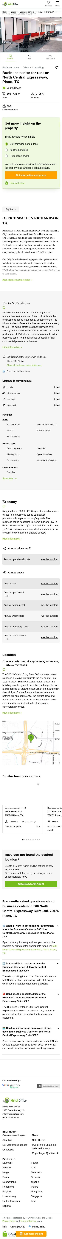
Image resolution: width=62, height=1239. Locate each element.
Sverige (6, 1167)
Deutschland (9, 1182)
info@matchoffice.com (13, 1114)
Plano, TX (50, 12)
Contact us (8, 1149)
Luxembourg (9, 1196)
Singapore (36, 1196)
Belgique (7, 1191)
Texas (40, 12)
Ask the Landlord (19, 150)
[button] (39, 784)
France (35, 1163)
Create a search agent (14, 1135)
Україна (35, 1182)
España (6, 1206)
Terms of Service (28, 1221)
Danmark (7, 1163)
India (33, 1201)
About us (7, 1140)
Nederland (8, 1186)
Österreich (36, 1172)
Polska (34, 1186)
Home (4, 12)
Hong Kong (37, 1191)
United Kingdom (11, 1201)
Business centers (27, 12)
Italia (33, 1167)
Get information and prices (24, 144)
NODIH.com (38, 1140)
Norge (5, 1172)
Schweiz (35, 1177)
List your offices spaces (14, 1145)
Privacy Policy (8, 1221)
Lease (13, 12)
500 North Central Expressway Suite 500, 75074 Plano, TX (29, 949)
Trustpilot (6, 195)
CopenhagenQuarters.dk (45, 1153)
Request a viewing (19, 156)
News (35, 1135)
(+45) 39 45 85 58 (11, 1117)
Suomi (5, 1177)
